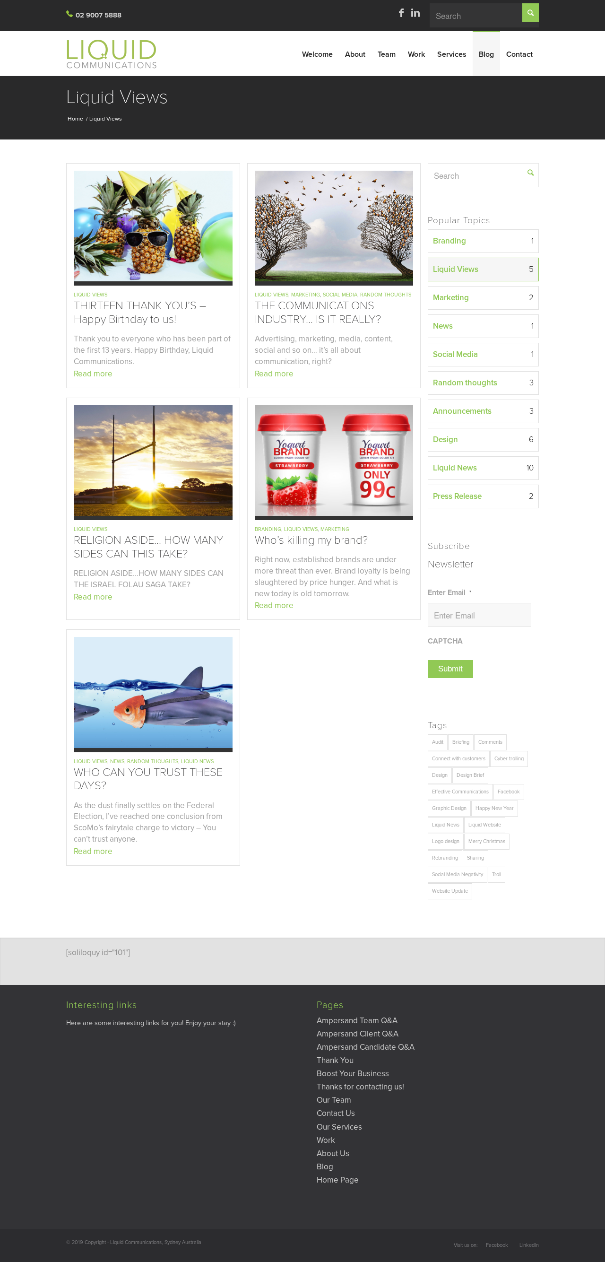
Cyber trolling (509, 759)
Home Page (338, 1180)
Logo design (445, 841)
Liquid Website (484, 825)
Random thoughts (385, 295)
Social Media (340, 295)
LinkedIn (529, 1245)
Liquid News (197, 761)
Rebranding (445, 858)
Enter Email (449, 592)
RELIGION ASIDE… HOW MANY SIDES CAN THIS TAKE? (149, 547)
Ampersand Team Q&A (357, 1021)
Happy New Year (494, 808)
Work (326, 1140)
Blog (325, 1167)
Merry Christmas (486, 841)
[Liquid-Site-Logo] (115, 53)
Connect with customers (458, 759)
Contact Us (336, 1113)
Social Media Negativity (457, 874)
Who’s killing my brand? (311, 540)
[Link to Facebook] (401, 13)
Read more (93, 374)
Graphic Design (449, 808)
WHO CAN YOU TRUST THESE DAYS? (148, 779)
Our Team (334, 1100)
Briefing (460, 742)
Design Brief (470, 775)
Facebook (509, 792)
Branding (268, 529)
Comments (490, 742)
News (117, 761)
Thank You (335, 1060)
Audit (437, 742)
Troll (496, 874)
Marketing (305, 295)
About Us (333, 1153)
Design (440, 775)
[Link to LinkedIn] (415, 13)
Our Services (339, 1127)
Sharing (475, 858)
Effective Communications (460, 792)
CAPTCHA (445, 641)
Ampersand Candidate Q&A (366, 1047)
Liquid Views (117, 97)
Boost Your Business (353, 1074)
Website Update (450, 891)
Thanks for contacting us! (360, 1087)
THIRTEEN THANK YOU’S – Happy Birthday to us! (140, 312)
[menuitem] (317, 53)
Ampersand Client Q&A (357, 1034)
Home (75, 118)
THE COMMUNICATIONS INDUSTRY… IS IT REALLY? (318, 312)
